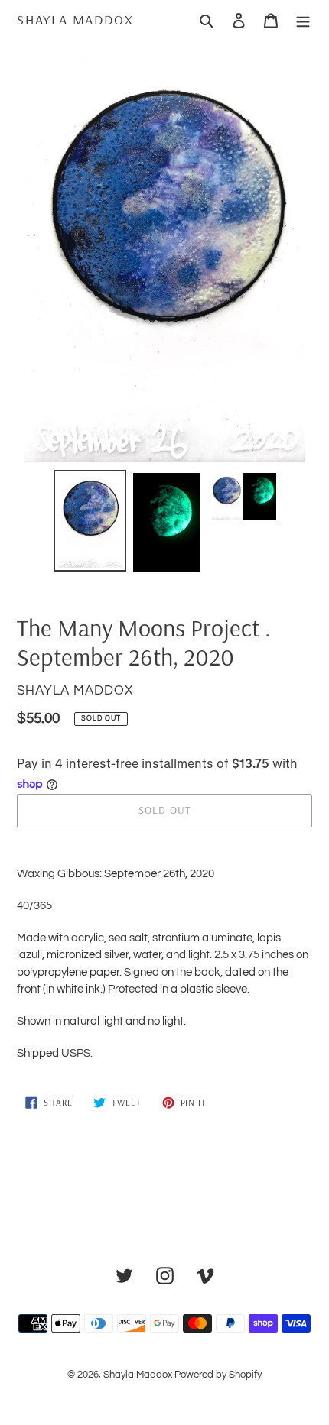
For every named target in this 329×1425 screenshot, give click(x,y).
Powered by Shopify (218, 1374)
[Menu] (303, 20)
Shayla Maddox (75, 19)
